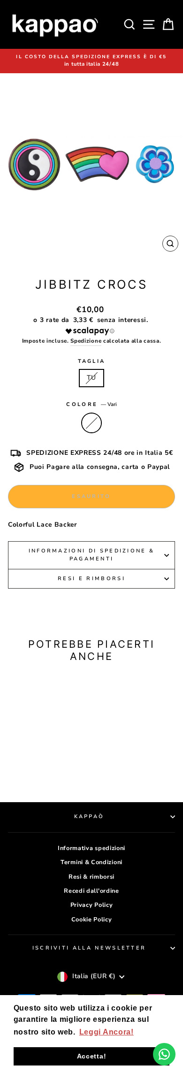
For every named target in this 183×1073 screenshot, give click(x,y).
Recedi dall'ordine (91, 891)
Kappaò (89, 816)
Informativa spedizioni (91, 848)
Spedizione (85, 341)
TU (91, 377)
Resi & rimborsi (91, 877)
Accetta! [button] (92, 1056)
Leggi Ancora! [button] (106, 1032)
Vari (91, 423)
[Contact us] (164, 1054)
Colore (91, 404)
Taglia (92, 361)
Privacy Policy (91, 905)
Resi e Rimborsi (91, 578)
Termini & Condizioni (91, 862)
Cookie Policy (91, 919)
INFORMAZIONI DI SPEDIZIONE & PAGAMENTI (92, 554)
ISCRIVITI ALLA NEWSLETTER (89, 947)
